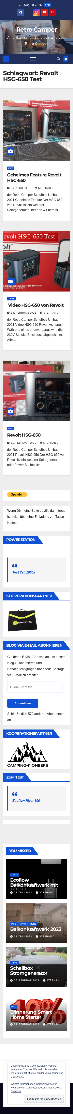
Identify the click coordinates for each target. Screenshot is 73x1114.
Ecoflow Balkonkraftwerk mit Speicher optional (34, 885)
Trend (32, 924)
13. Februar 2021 (24, 312)
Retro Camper (36, 29)
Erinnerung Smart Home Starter (31, 1014)
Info (10, 168)
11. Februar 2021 (24, 442)
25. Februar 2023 (27, 980)
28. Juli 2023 (23, 892)
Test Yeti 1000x (23, 572)
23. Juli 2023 (23, 936)
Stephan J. (46, 188)
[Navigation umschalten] (33, 59)
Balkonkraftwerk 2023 (35, 929)
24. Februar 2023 (27, 1024)
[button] (58, 59)
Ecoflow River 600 (26, 800)
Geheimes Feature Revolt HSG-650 (34, 177)
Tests (14, 875)
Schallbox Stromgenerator (28, 970)
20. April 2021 (21, 188)
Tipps (11, 298)
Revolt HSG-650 (24, 435)
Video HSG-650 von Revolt (35, 305)
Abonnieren (23, 703)
